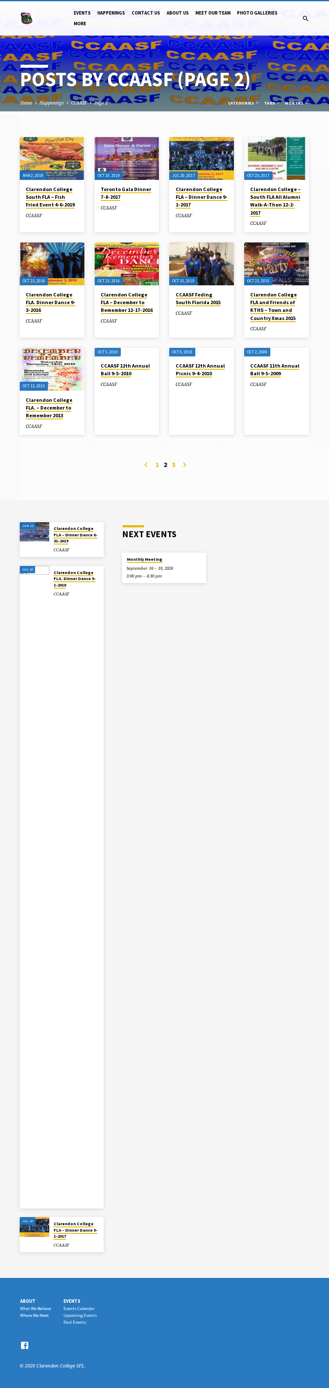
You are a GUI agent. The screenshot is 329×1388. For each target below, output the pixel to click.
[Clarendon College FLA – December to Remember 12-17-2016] (127, 263)
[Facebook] (25, 1345)
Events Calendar (79, 1308)
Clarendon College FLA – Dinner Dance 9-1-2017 (201, 197)
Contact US (146, 13)
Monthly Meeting (144, 559)
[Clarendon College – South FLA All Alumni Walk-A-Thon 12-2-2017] (276, 158)
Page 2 (101, 103)
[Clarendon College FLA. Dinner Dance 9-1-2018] (34, 887)
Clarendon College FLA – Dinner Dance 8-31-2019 (75, 535)
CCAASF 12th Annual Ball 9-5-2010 (125, 369)
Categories (241, 103)
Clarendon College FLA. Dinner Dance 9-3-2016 (50, 302)
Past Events (74, 1322)
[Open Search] (305, 19)
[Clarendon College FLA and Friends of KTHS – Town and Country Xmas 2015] (276, 263)
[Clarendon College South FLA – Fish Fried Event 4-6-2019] (52, 158)
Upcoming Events (80, 1315)
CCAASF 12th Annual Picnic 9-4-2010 (200, 369)
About (28, 1301)
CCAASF (79, 103)
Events (82, 13)
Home (26, 103)
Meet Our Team (212, 13)
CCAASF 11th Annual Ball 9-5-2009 (274, 369)
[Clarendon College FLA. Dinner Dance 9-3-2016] (52, 263)
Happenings (111, 13)
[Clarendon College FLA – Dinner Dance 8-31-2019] (34, 532)
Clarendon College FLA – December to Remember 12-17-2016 (127, 302)
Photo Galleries (257, 13)
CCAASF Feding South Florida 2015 (198, 298)
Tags (270, 103)
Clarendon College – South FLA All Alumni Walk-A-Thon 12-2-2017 (275, 201)
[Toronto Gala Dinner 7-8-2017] (127, 158)
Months (294, 103)
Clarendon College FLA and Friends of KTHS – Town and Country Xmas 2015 (273, 306)
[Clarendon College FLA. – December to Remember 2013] (52, 369)
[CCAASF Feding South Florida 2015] (201, 263)
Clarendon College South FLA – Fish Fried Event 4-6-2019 (50, 197)
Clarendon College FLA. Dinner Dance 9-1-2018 (75, 579)
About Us (178, 13)
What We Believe (35, 1308)
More (80, 24)
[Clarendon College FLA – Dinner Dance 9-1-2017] (201, 158)
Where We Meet (34, 1315)
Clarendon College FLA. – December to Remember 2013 (49, 408)
